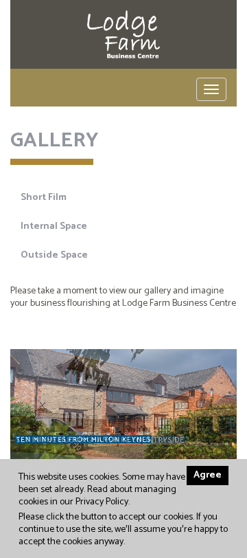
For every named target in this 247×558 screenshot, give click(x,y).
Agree (207, 475)
